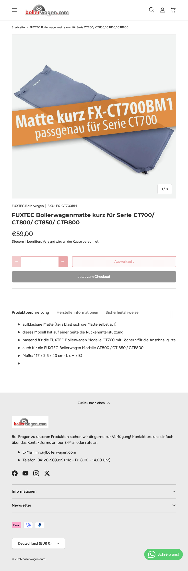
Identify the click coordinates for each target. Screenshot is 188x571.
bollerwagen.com (34, 559)
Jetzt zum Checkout (94, 276)
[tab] (30, 312)
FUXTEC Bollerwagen (28, 206)
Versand (49, 241)
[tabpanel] (94, 344)
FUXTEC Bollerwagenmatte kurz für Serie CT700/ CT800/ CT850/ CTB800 (78, 27)
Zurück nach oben (92, 403)
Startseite (18, 27)
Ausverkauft (124, 261)
